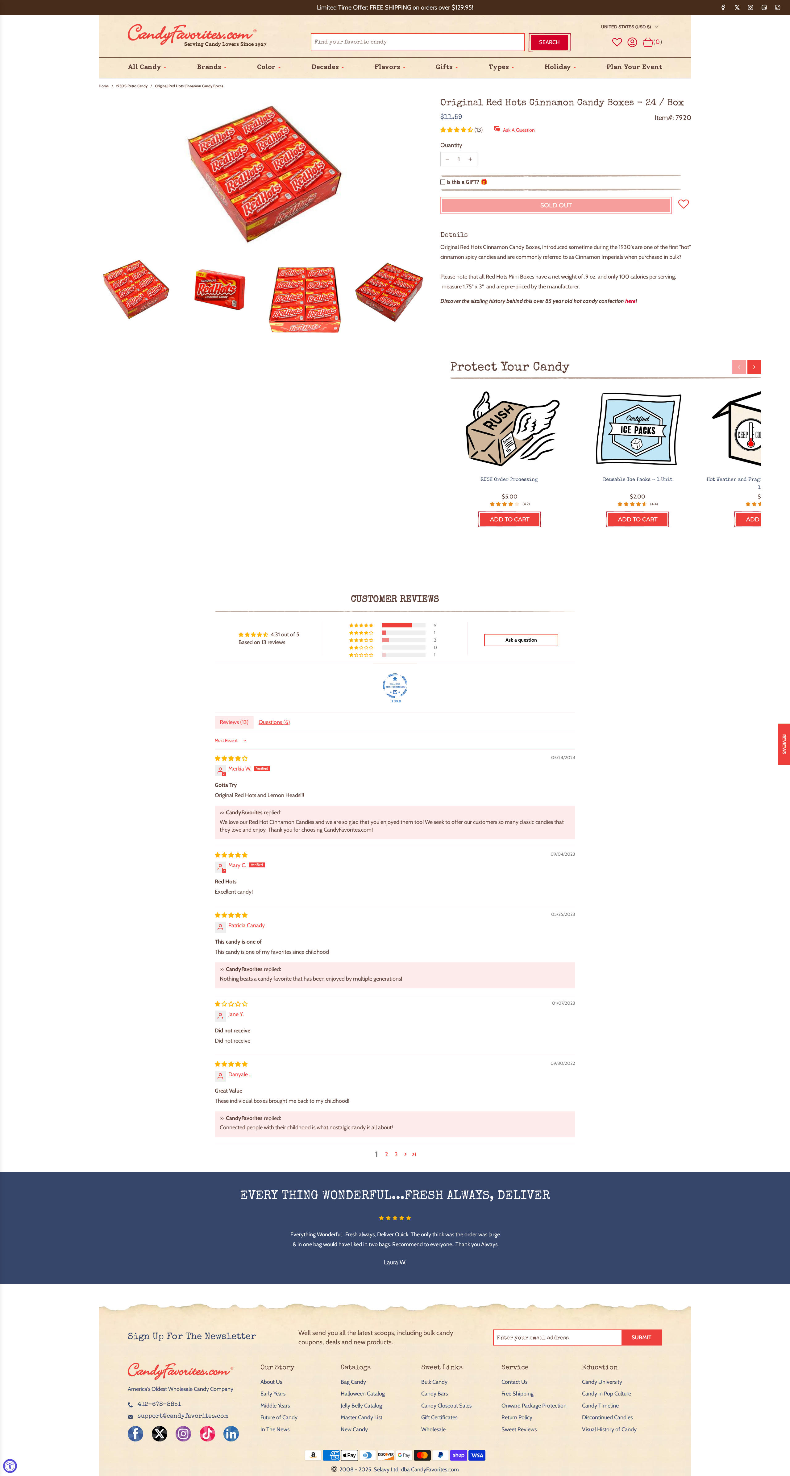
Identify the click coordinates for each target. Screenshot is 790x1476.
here (630, 301)
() (657, 42)
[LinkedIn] (764, 7)
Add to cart (509, 519)
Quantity (451, 145)
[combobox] (418, 42)
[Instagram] (750, 7)
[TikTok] (777, 7)
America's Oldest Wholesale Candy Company (180, 1389)
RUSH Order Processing (509, 480)
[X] (737, 7)
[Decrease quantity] (447, 159)
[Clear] (504, 42)
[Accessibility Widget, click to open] (10, 1466)
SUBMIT (641, 1337)
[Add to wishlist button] (617, 42)
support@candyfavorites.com (183, 1416)
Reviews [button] (784, 744)
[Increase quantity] (470, 159)
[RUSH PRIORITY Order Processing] (509, 429)
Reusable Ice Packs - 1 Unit (637, 480)
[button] (457, 129)
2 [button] (386, 1154)
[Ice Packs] (637, 429)
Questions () (274, 722)
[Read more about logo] (180, 1380)
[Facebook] (723, 7)
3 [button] (396, 1154)
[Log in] (632, 42)
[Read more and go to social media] (135, 1433)
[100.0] (395, 685)
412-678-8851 (159, 1405)
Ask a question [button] (521, 640)
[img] (231, 758)
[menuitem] (144, 67)
